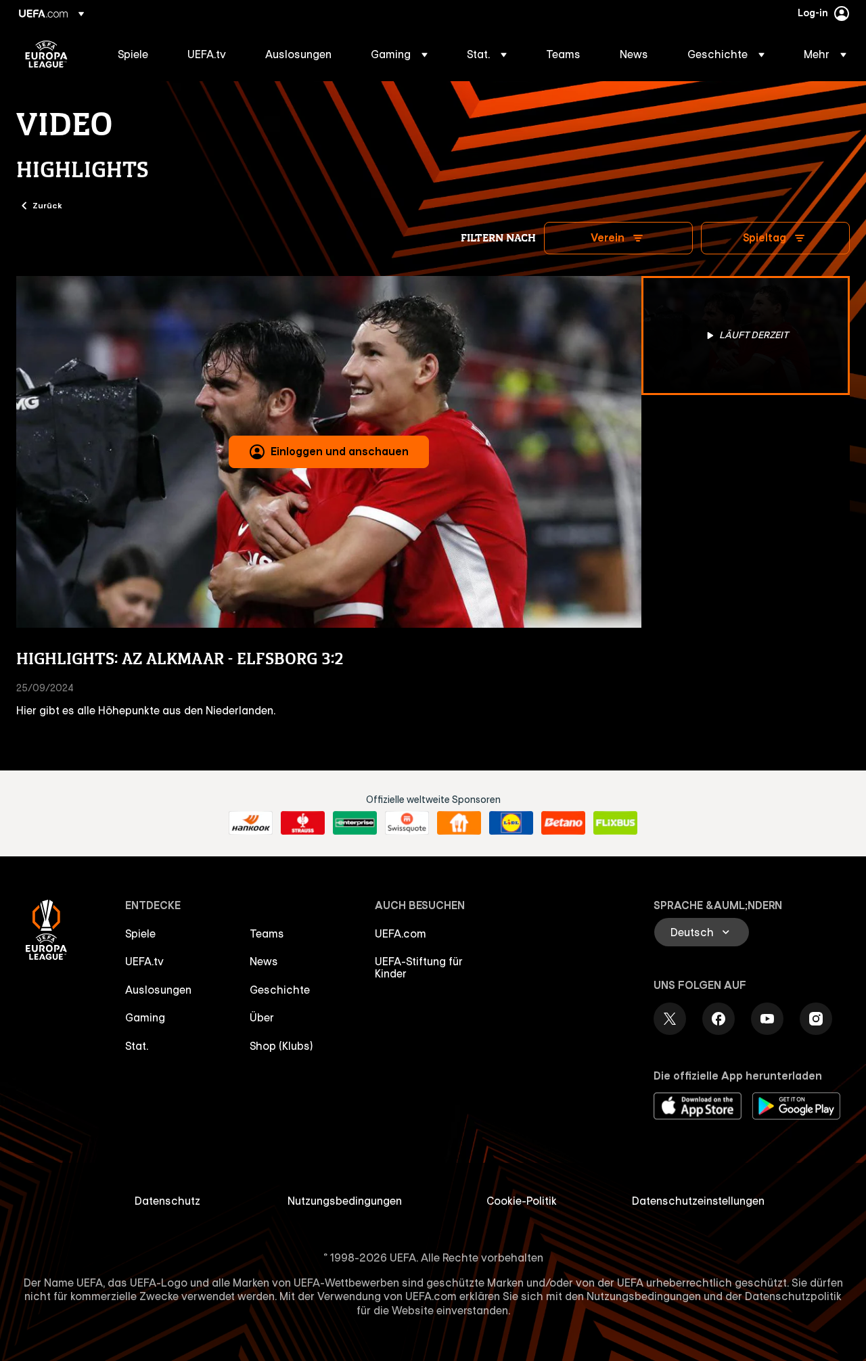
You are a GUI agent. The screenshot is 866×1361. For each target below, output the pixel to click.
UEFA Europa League (46, 54)
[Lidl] (511, 823)
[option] (745, 335)
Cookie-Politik (521, 1201)
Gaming (145, 1017)
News (264, 961)
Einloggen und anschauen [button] (340, 451)
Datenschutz (167, 1201)
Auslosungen (158, 990)
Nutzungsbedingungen (345, 1201)
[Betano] (563, 823)
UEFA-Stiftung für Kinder (419, 967)
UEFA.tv (144, 961)
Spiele (140, 933)
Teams (267, 933)
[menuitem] (135, 54)
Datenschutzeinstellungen (698, 1201)
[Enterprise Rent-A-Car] (355, 823)
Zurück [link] (47, 205)
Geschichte (280, 990)
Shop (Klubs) (281, 1046)
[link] (133, 54)
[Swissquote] (407, 823)
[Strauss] (303, 823)
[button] (399, 54)
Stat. (136, 1046)
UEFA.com (400, 933)
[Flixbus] (615, 823)
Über (262, 1017)
